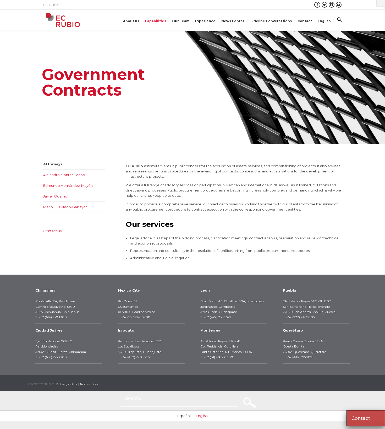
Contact (360, 418)
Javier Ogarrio (55, 196)
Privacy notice (66, 384)
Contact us (52, 231)
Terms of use (89, 384)
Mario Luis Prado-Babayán (65, 207)
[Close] (381, 3)
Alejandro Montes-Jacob (64, 175)
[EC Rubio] (62, 20)
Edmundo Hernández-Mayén (68, 185)
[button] (339, 20)
